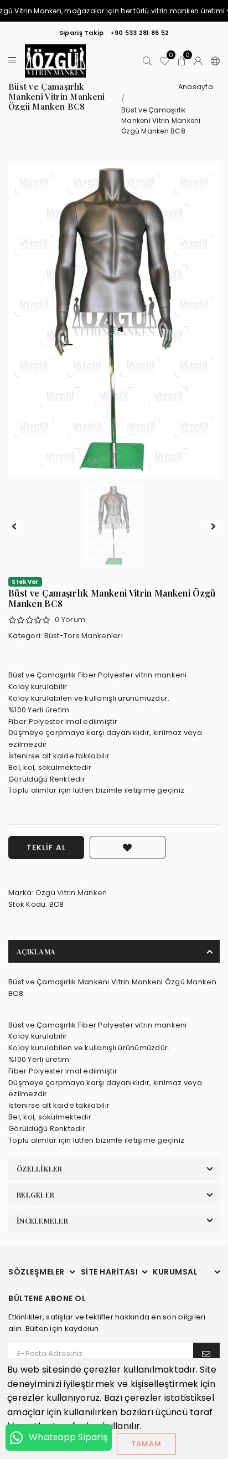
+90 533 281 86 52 (139, 32)
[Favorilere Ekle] (127, 847)
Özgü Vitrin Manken (71, 892)
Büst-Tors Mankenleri (83, 635)
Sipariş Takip (81, 32)
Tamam (146, 1444)
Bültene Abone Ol (47, 1298)
